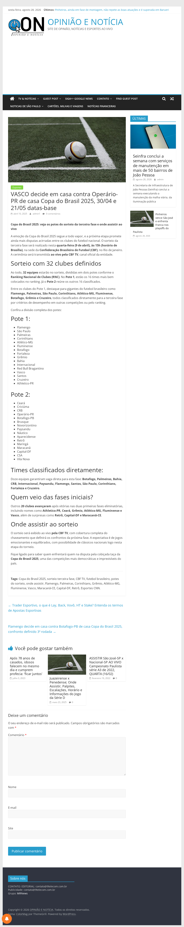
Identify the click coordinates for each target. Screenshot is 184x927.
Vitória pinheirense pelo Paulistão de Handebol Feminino (89, 9)
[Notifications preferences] (7, 919)
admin (160, 179)
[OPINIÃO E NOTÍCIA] (12, 98)
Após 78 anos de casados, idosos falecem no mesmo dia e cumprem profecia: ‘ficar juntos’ (26, 666)
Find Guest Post (127, 98)
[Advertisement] (92, 67)
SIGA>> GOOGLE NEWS (79, 98)
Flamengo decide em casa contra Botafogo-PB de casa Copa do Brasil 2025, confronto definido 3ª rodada (65, 629)
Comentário (17, 735)
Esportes (17, 187)
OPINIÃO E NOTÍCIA (85, 21)
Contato (103, 98)
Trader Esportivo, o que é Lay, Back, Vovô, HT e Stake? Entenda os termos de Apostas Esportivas (65, 608)
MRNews (22, 893)
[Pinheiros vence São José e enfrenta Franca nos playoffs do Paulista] (142, 212)
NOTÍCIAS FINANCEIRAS (102, 106)
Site (10, 828)
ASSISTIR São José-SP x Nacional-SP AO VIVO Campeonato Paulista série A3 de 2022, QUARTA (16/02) (106, 666)
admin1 (37, 213)
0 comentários (52, 213)
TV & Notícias (27, 98)
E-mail (12, 808)
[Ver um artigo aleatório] (172, 98)
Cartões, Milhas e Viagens (65, 106)
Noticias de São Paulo (25, 106)
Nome (12, 787)
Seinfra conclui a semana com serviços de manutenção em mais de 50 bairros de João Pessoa (152, 165)
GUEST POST (50, 98)
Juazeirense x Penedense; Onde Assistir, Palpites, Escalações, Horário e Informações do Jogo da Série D (66, 688)
